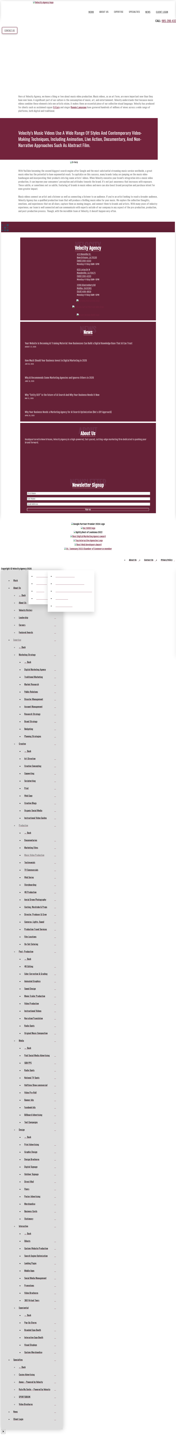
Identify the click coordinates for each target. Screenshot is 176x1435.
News (147, 12)
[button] (104, 14)
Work (91, 12)
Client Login (162, 12)
